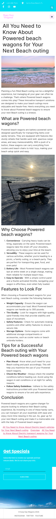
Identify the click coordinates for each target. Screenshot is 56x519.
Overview (35, 430)
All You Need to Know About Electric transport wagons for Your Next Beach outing (29, 433)
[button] (52, 8)
